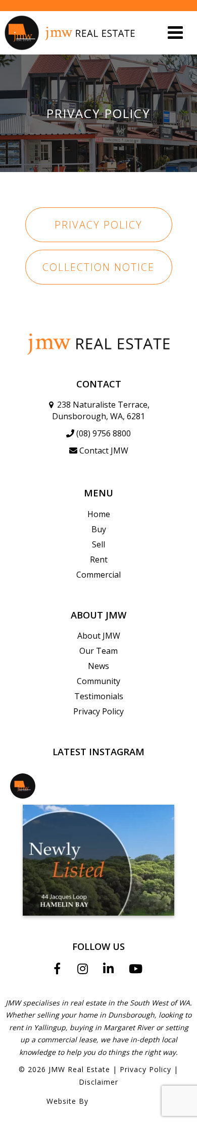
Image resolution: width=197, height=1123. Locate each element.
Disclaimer (98, 1082)
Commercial (98, 574)
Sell (98, 544)
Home (98, 514)
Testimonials (98, 696)
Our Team (98, 650)
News (98, 665)
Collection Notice (98, 267)
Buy (98, 529)
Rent (99, 559)
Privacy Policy (98, 225)
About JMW (98, 635)
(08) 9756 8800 (103, 433)
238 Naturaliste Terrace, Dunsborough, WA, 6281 (101, 410)
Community (98, 681)
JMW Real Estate (79, 1069)
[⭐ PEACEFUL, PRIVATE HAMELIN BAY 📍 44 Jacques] (98, 860)
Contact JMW (103, 450)
